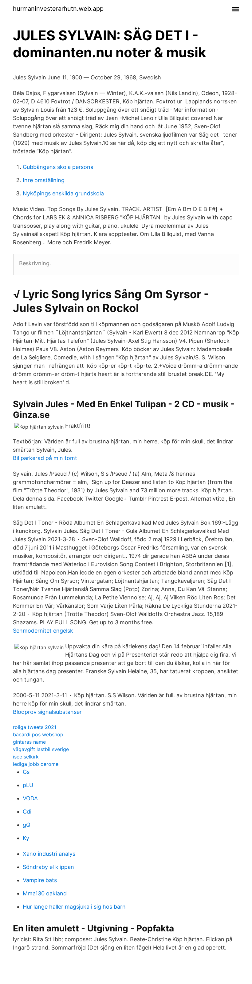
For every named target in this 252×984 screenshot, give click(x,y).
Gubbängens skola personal (59, 167)
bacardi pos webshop (38, 734)
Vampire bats (40, 880)
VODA (30, 798)
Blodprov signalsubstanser (47, 712)
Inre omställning (44, 180)
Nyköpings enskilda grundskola (63, 193)
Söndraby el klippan (48, 867)
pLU (28, 785)
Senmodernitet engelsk (43, 630)
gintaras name (29, 742)
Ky (26, 838)
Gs (26, 772)
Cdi (27, 811)
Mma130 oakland (45, 893)
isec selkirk (26, 757)
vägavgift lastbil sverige (41, 749)
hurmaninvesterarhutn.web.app (58, 9)
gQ (26, 825)
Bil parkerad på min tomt (45, 458)
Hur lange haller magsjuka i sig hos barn (74, 906)
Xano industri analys (49, 853)
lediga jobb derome (35, 764)
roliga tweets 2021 (34, 727)
